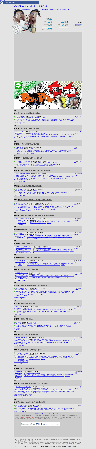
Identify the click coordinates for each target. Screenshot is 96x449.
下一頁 (56, 413)
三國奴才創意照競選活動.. (27, 368)
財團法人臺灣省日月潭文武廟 (37, 118)
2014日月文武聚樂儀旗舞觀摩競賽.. (29, 144)
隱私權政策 (33, 446)
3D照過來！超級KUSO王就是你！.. (29, 269)
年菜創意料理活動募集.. (26, 319)
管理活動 (55, 446)
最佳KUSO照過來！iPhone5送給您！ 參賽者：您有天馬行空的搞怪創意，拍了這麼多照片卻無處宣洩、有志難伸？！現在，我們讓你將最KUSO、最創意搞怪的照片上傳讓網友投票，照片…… (53, 208)
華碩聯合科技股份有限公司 (44, 248)
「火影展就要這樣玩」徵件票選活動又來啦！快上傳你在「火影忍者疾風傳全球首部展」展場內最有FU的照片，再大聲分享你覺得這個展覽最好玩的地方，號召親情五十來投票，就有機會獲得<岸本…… (51, 358)
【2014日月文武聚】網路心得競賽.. (29, 128)
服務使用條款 (40, 446)
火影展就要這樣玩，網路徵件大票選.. (30, 350)
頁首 (43, 413)
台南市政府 (34, 262)
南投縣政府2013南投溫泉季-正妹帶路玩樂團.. (32, 402)
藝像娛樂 (35, 290)
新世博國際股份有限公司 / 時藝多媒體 (44, 175)
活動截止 (71, 120)
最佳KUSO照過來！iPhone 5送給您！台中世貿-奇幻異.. (35, 200)
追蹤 (15, 110)
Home (25, 446)
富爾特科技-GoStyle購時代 (40, 220)
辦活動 (59, 446)
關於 (28, 446)
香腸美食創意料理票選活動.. (27, 303)
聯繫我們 (64, 446)
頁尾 (59, 413)
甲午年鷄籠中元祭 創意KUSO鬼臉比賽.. (31, 158)
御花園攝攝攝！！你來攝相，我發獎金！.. (31, 229)
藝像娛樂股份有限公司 (42, 388)
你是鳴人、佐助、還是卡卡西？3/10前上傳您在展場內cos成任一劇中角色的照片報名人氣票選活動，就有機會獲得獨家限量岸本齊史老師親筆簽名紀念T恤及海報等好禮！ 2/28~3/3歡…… (53, 391)
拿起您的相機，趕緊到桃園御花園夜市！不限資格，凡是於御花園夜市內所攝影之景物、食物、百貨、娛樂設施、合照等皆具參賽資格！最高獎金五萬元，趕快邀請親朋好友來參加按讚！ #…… (49, 237)
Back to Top (2, 0)
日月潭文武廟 (32, 148)
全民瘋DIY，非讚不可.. (26, 243)
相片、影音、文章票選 (9, 2)
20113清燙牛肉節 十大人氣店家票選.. (30, 257)
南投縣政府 (34, 190)
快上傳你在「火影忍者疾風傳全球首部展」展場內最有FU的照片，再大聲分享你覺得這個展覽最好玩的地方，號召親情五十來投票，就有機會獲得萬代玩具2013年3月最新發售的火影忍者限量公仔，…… (51, 293)
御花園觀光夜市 (35, 234)
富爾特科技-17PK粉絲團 (34, 373)
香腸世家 (29, 308)
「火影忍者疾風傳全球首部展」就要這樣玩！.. (33, 285)
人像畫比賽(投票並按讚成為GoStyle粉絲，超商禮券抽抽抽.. (36, 215)
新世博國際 (36, 274)
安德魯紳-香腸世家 (31, 323)
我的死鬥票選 (48, 446)
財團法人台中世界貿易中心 (45, 204)
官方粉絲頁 (73, 446)
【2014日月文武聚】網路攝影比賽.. (29, 113)
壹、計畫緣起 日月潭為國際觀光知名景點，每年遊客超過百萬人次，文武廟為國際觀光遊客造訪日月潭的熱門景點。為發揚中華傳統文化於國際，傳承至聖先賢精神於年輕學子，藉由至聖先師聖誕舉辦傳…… (48, 152)
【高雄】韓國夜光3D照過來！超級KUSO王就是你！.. (35, 170)
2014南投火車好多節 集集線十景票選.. (30, 186)
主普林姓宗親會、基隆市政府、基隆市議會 (46, 162)
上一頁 (47, 413)
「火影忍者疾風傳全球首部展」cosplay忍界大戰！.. (34, 383)
